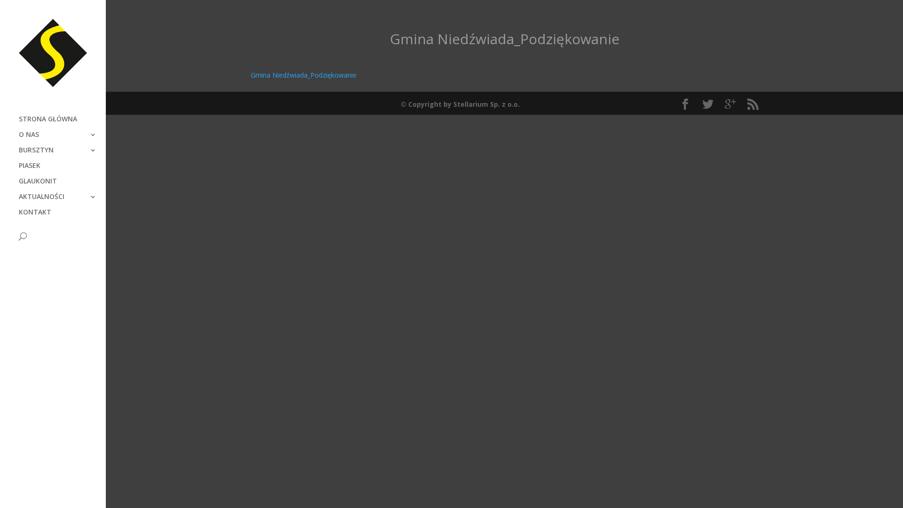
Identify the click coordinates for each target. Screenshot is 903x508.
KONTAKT (35, 212)
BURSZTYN (36, 150)
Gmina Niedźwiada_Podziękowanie (303, 75)
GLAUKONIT (38, 181)
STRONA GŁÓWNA (48, 119)
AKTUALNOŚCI (41, 197)
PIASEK (29, 166)
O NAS (29, 135)
